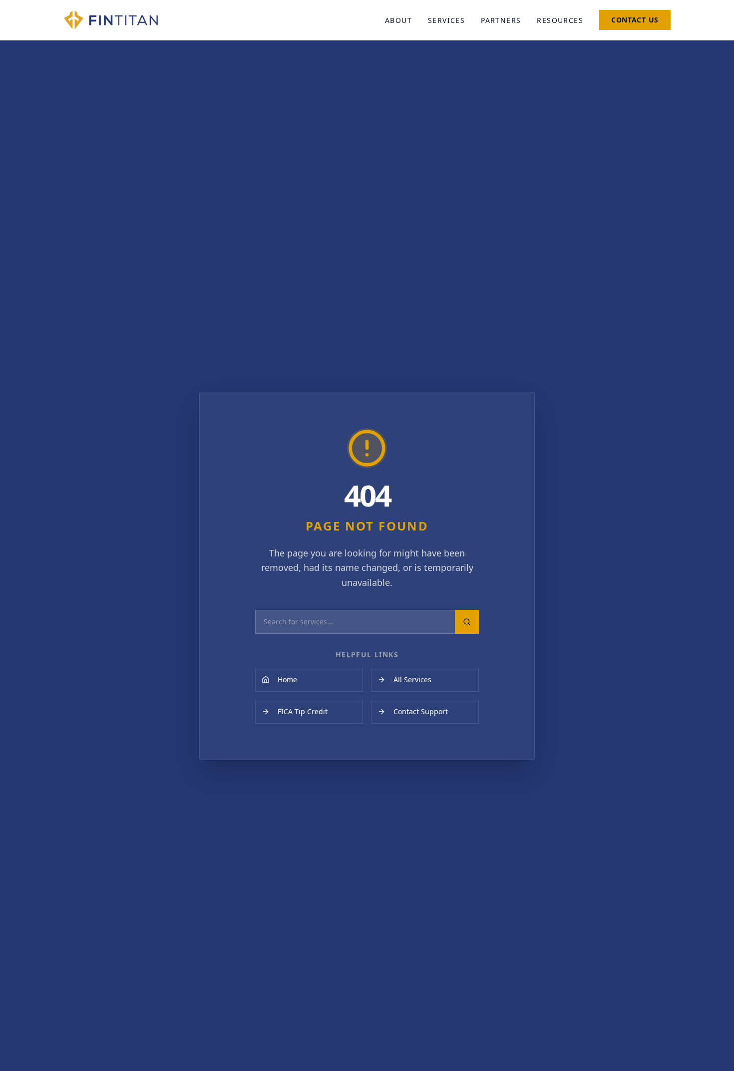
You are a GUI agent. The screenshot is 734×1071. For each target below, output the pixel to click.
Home (287, 679)
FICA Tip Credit (303, 711)
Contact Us (635, 19)
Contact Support (420, 711)
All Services (412, 679)
